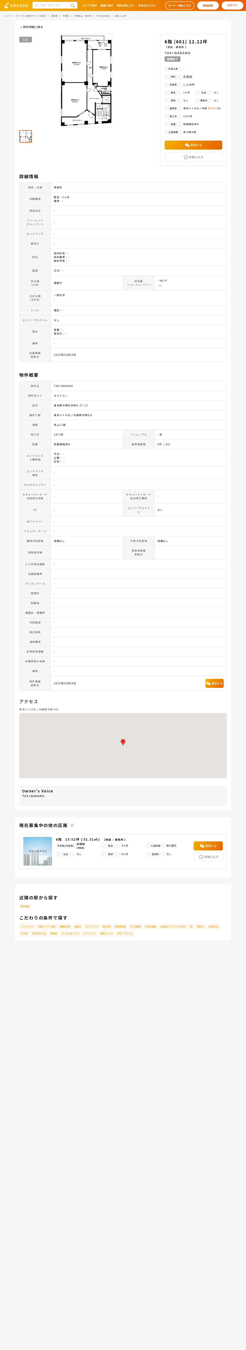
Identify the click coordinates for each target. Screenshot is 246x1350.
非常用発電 (120, 926)
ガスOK (24, 933)
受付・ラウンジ (124, 933)
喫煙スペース (106, 933)
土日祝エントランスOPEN (172, 926)
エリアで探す (89, 5)
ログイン (232, 5)
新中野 (212, 108)
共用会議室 (150, 926)
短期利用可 (65, 926)
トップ (7, 15)
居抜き (78, 926)
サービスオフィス (70, 933)
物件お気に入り (126, 5)
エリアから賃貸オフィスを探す (31, 15)
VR (191, 926)
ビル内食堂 (135, 926)
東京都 (54, 15)
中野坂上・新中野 (82, 15)
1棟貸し (201, 926)
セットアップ (92, 926)
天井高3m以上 (39, 933)
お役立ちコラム (147, 5)
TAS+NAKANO (103, 15)
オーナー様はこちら (179, 5)
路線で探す (107, 5)
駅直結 (54, 933)
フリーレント (27, 926)
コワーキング (89, 933)
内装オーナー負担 (46, 926)
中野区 (66, 15)
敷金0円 (107, 926)
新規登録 (208, 5)
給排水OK (213, 926)
